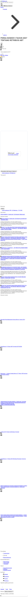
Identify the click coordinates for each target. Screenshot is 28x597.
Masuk (2, 7)
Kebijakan (5, 569)
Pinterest (6, 580)
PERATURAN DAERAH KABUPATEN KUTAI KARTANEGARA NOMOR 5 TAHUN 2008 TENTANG (13, 277)
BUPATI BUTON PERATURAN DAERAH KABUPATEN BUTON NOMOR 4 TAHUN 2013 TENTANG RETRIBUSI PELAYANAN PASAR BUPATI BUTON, (13, 286)
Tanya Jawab (6, 562)
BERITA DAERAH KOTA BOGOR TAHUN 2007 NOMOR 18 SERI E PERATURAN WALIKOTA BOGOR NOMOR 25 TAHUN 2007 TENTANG (14, 487)
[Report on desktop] (1, 45)
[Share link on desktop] (2, 43)
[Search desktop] (2, 4)
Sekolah (2, 589)
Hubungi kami (6, 561)
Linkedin (6, 574)
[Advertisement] (6, 81)
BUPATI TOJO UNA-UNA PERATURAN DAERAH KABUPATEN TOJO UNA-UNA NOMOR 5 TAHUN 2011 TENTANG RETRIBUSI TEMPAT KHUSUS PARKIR (14, 228)
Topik (7, 589)
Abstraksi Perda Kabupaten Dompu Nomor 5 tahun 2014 (13, 319)
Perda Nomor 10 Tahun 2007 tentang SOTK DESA (11, 346)
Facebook (6, 576)
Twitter (6, 578)
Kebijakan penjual (7, 570)
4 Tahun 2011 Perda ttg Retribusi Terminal (10, 431)
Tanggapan (5, 563)
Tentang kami (6, 553)
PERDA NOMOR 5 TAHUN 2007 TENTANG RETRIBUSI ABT (13, 214)
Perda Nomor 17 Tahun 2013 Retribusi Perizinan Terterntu (13, 458)
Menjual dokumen (7, 557)
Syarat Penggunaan (7, 568)
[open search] (2, 6)
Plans (10, 589)
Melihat (2, 208)
